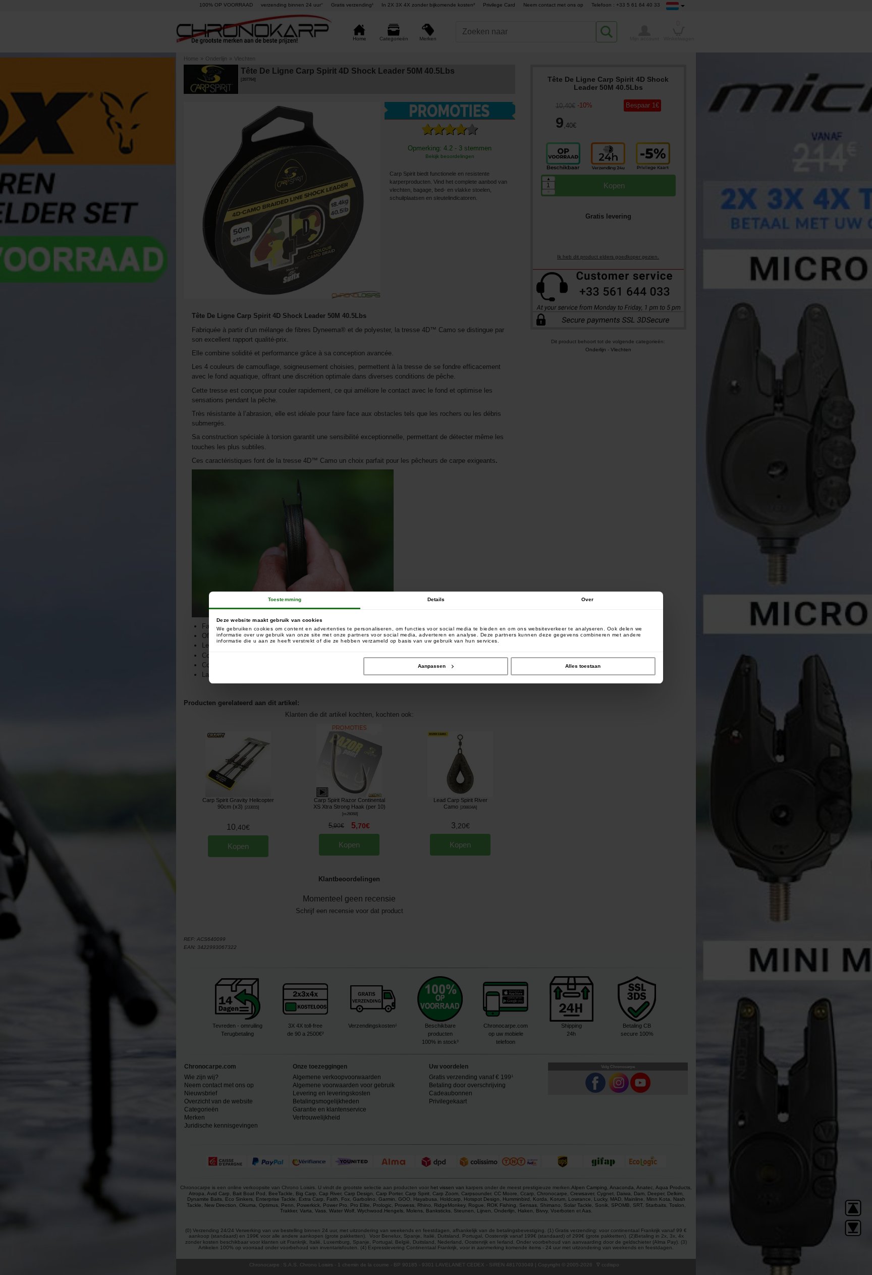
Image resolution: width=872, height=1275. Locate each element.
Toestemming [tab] (284, 599)
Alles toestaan (583, 666)
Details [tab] (436, 599)
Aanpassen (432, 666)
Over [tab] (587, 599)
